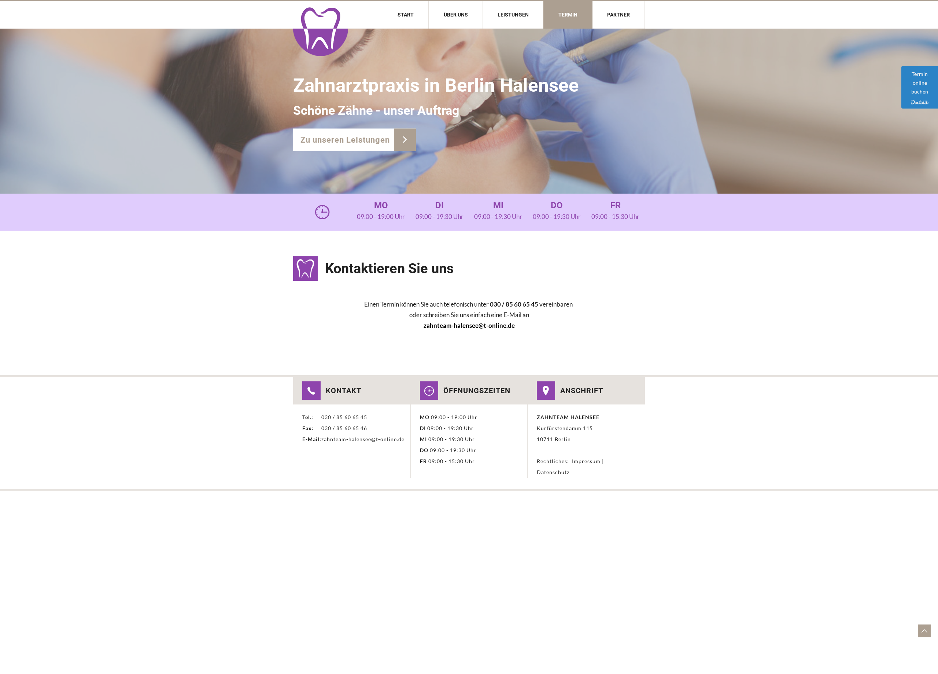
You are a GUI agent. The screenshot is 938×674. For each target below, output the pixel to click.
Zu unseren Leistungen (346, 139)
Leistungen (513, 15)
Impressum (585, 461)
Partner (618, 15)
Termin (567, 15)
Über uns (456, 15)
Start (406, 15)
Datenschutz (553, 472)
